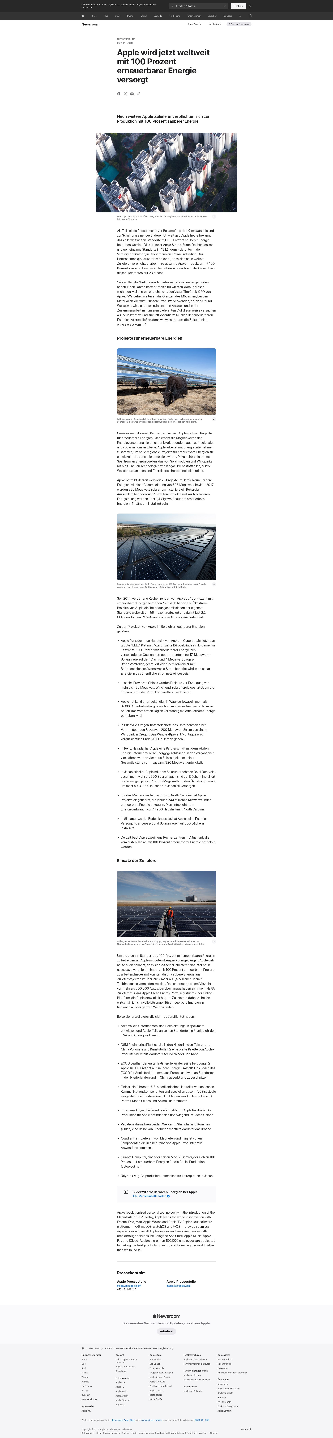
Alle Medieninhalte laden (149, 1196)
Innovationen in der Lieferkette (232, 1373)
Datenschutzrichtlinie (92, 1433)
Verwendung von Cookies (117, 1433)
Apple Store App (157, 1382)
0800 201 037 (202, 1420)
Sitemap (213, 1433)
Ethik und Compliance (227, 1406)
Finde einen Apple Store (123, 1420)
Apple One (120, 1382)
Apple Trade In (156, 1390)
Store (84, 1359)
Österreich (246, 1429)
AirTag (85, 1390)
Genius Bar (155, 1364)
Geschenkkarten (89, 1399)
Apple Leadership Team (228, 1388)
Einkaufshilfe (156, 1399)
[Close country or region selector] (250, 6)
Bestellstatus (156, 1395)
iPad (84, 1368)
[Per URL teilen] (138, 94)
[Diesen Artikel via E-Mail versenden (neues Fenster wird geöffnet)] (132, 94)
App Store (120, 1404)
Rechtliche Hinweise (196, 1433)
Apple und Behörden (193, 1391)
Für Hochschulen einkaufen (196, 1379)
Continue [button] (239, 6)
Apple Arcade (122, 1396)
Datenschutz (223, 1368)
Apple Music (121, 1391)
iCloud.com (121, 1371)
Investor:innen (224, 1402)
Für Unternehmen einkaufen (196, 1364)
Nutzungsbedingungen (143, 1433)
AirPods (85, 1382)
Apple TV (120, 1387)
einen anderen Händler (151, 1420)
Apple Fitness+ (123, 1400)
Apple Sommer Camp (160, 1377)
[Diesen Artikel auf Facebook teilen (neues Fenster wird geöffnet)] (119, 94)
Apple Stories (215, 24)
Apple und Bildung (192, 1375)
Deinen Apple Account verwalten (126, 1361)
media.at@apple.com (129, 1285)
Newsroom (90, 24)
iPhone (85, 1373)
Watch (85, 1377)
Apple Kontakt (224, 1411)
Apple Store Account (125, 1366)
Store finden (155, 1359)
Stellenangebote (225, 1393)
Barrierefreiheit (224, 1359)
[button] (198, 6)
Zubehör (86, 1395)
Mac (84, 1364)
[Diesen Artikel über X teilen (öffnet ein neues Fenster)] (125, 94)
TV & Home (87, 1386)
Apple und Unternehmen (195, 1359)
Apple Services (195, 24)
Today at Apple (157, 1368)
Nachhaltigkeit (224, 1364)
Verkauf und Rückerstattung (170, 1433)
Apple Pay (86, 1411)
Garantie (221, 1397)
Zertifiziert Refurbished (161, 1386)
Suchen (240, 24)
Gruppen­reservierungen (161, 1373)
